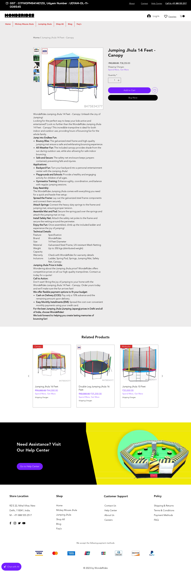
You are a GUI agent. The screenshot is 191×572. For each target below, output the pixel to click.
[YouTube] (24, 523)
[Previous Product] (28, 376)
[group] (95, 376)
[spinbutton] (114, 80)
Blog (58, 524)
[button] (182, 16)
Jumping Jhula (63, 514)
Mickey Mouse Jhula (66, 510)
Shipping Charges (116, 67)
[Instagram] (15, 523)
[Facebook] (10, 523)
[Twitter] (19, 523)
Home (36, 37)
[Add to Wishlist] (155, 90)
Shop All (60, 519)
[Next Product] (162, 376)
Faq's (59, 528)
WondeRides (19, 16)
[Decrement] (110, 80)
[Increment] (119, 80)
